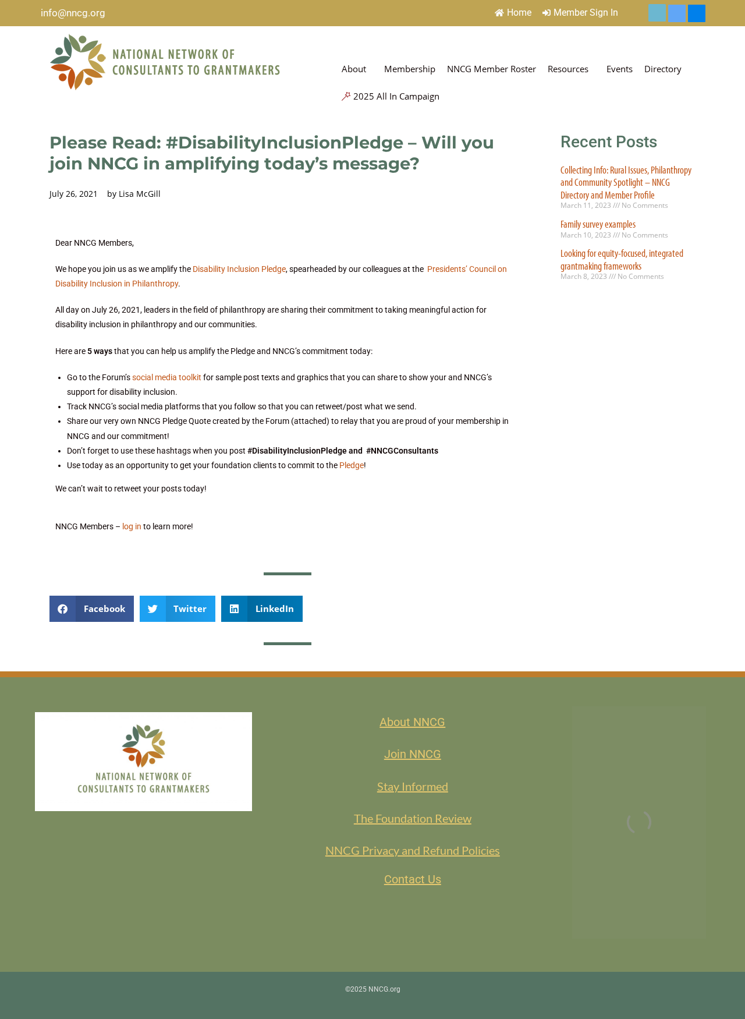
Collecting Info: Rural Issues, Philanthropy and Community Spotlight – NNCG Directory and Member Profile (625, 182)
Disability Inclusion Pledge (239, 269)
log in (131, 526)
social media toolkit (166, 377)
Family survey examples (598, 224)
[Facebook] (696, 13)
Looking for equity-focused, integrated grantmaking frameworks (621, 259)
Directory (663, 69)
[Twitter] (657, 13)
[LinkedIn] (677, 13)
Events (619, 69)
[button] (91, 609)
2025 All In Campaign (396, 96)
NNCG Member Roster (491, 69)
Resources (568, 69)
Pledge (351, 465)
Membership (409, 69)
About (354, 69)
